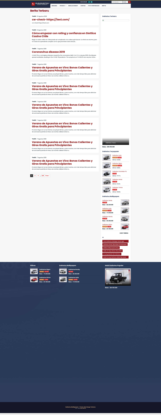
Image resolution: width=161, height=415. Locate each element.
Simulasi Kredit (73, 6)
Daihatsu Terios (111, 143)
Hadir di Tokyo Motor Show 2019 (112, 251)
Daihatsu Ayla (116, 155)
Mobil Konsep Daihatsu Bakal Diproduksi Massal (114, 257)
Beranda (54, 6)
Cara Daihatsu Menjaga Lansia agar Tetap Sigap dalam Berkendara (113, 241)
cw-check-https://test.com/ (51, 19)
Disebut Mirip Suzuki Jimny (111, 247)
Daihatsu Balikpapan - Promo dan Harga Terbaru (80, 407)
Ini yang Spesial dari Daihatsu (111, 254)
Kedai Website (83, 408)
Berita (104, 6)
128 (43, 176)
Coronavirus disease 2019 (48, 52)
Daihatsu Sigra (117, 163)
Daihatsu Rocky (107, 216)
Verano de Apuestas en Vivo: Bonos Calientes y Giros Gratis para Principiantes (62, 69)
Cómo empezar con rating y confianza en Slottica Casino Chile (64, 34)
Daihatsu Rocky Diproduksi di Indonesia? (115, 244)
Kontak (83, 6)
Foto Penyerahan (93, 6)
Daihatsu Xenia (117, 179)
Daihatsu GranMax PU (119, 171)
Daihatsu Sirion (107, 225)
